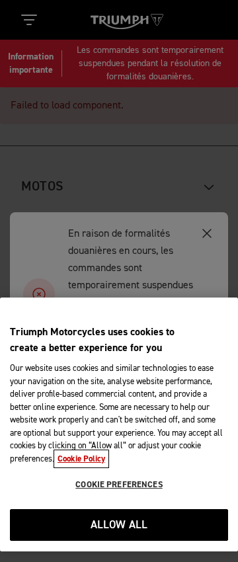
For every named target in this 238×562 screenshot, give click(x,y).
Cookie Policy (81, 459)
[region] (119, 424)
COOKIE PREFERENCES (118, 484)
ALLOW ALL (119, 525)
